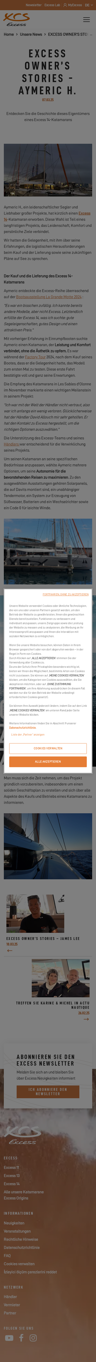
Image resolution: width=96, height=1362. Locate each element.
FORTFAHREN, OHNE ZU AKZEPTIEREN (66, 594)
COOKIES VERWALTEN (48, 748)
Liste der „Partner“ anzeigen (28, 734)
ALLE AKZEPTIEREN (48, 761)
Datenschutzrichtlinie (22, 727)
